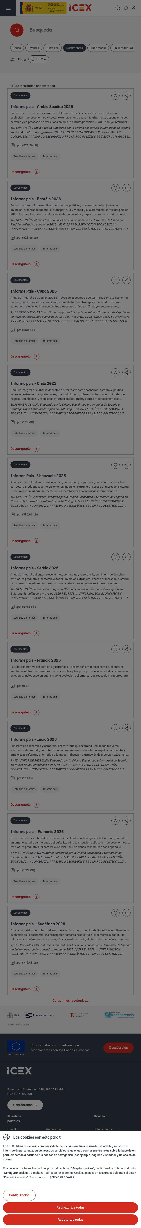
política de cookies (62, 1177)
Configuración (19, 1195)
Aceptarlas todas (70, 1219)
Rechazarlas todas (70, 1207)
